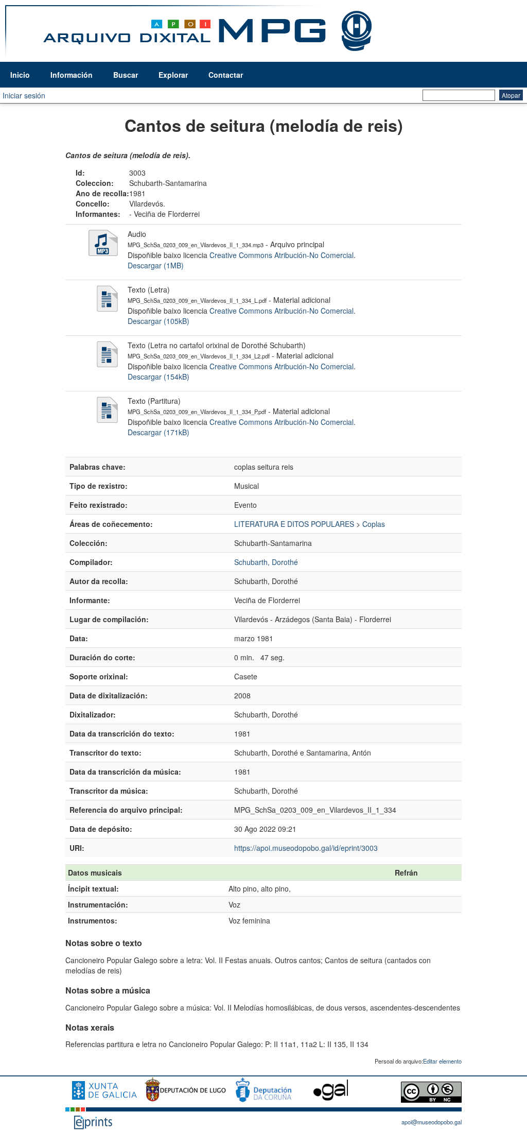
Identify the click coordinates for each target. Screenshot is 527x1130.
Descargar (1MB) (156, 265)
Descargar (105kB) (158, 321)
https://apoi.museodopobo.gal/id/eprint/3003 (306, 848)
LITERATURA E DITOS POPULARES (294, 524)
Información (71, 75)
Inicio (20, 75)
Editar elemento (442, 1061)
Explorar (173, 75)
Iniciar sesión (24, 95)
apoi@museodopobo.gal (431, 1122)
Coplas (373, 524)
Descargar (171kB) (158, 432)
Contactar (225, 75)
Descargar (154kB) (158, 376)
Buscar (125, 75)
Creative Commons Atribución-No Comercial (281, 255)
